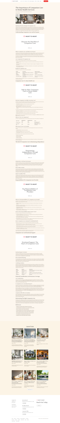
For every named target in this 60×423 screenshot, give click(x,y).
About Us (15, 418)
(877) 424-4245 (13, 402)
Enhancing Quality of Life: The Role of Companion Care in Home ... (25, 310)
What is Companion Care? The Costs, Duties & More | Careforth (25, 311)
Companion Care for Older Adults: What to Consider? (23, 315)
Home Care (18, 418)
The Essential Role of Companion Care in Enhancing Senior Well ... (25, 307)
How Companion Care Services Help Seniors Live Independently (25, 312)
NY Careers (27, 418)
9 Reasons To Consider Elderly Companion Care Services (24, 306)
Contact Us (39, 405)
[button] (23, 1)
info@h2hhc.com (14, 401)
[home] (15, 1)
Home (12, 418)
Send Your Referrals (22, 418)
